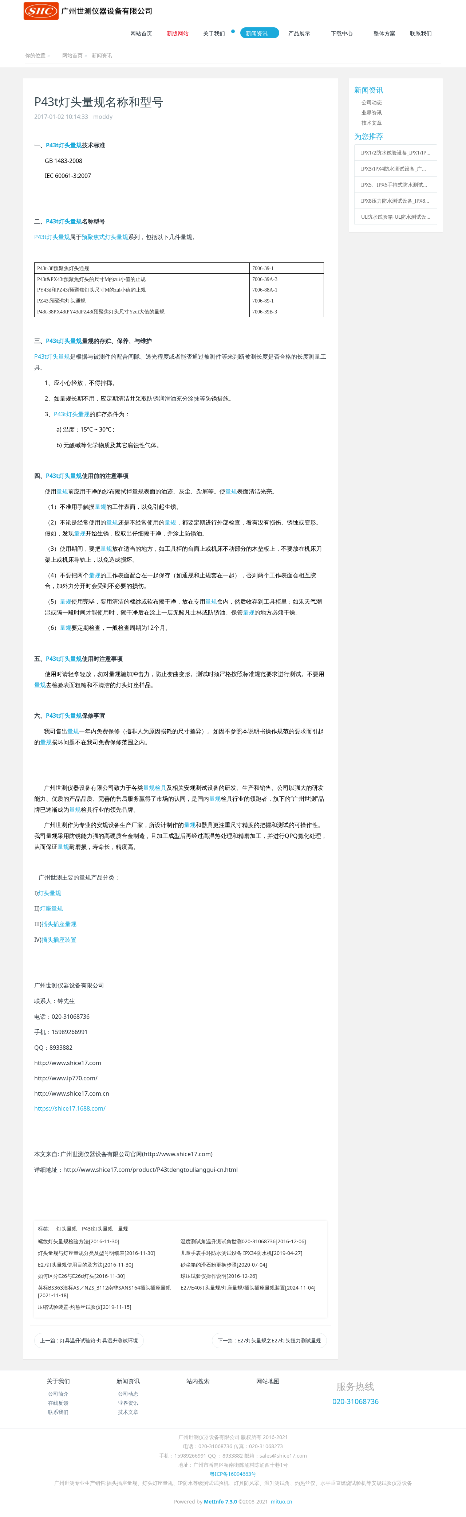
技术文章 (372, 122)
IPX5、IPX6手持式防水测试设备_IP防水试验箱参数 (396, 184)
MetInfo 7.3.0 (220, 1501)
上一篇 (89, 1340)
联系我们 (58, 1411)
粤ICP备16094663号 (233, 1473)
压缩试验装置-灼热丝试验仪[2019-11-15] (84, 1306)
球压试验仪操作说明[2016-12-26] (219, 1275)
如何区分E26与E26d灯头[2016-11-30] (81, 1275)
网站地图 (268, 1381)
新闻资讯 (102, 55)
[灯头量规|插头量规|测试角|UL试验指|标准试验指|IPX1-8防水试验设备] (87, 11)
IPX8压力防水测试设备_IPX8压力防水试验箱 (396, 200)
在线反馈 (58, 1402)
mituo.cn (281, 1501)
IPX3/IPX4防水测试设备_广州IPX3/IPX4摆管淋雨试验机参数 (396, 168)
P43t (52, 237)
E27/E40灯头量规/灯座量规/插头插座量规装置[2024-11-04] (248, 1287)
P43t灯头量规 (97, 1228)
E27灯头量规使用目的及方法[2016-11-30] (85, 1264)
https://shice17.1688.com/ (70, 1108)
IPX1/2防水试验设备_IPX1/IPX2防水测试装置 (396, 152)
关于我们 (58, 1381)
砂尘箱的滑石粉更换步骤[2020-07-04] (224, 1264)
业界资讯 (372, 112)
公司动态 (372, 102)
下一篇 (269, 1340)
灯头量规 (66, 1228)
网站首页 (72, 55)
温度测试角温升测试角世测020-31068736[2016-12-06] (243, 1241)
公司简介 (58, 1393)
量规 (123, 1228)
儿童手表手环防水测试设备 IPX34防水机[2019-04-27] (242, 1252)
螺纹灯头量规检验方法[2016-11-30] (78, 1241)
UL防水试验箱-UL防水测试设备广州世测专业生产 (396, 216)
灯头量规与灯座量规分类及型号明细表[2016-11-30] (96, 1252)
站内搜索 (198, 1381)
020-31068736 (355, 1401)
